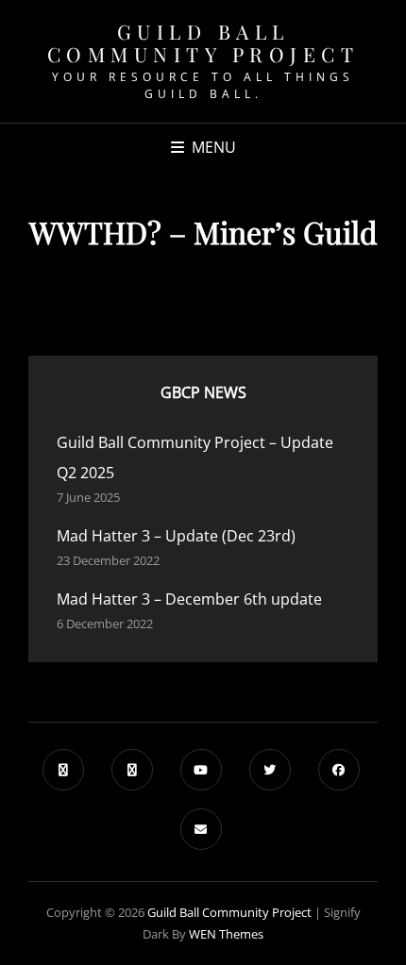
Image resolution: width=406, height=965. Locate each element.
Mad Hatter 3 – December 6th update (189, 599)
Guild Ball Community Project (203, 42)
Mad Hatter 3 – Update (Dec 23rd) (176, 535)
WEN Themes (226, 933)
